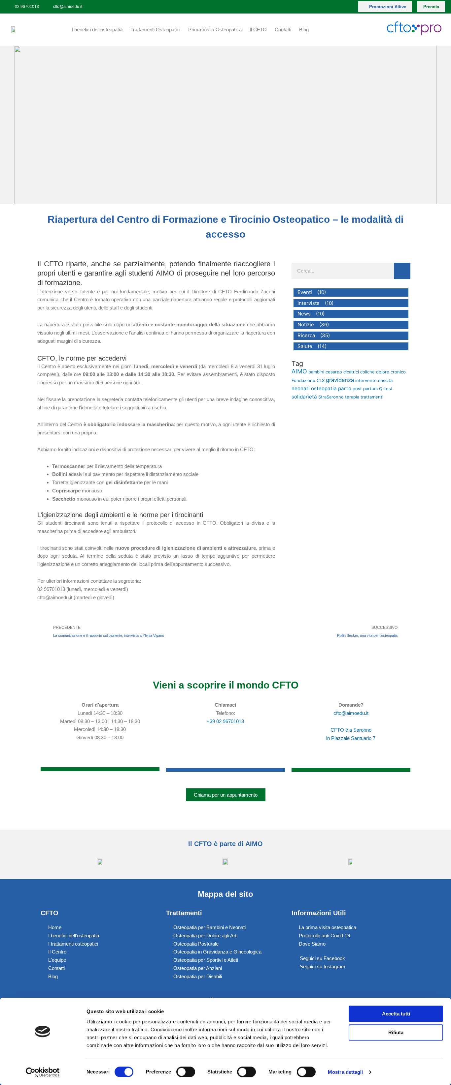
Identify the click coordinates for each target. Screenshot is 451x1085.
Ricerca (306, 335)
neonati (301, 388)
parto (344, 388)
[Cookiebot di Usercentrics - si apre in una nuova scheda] (43, 1072)
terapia (352, 396)
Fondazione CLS (308, 380)
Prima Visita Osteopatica (215, 29)
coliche (367, 371)
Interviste (308, 303)
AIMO (299, 371)
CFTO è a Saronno (350, 730)
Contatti (283, 29)
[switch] (185, 1072)
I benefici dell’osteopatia (97, 29)
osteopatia (324, 388)
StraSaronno (331, 396)
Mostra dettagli (345, 1072)
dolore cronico (391, 371)
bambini (316, 371)
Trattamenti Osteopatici (155, 29)
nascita (385, 380)
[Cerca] (402, 271)
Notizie (305, 324)
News (304, 313)
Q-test (386, 388)
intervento (366, 380)
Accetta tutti (396, 1013)
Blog (304, 29)
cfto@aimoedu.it (350, 713)
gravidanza (340, 380)
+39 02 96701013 (225, 721)
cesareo (334, 371)
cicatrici (351, 371)
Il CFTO (258, 29)
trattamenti (372, 396)
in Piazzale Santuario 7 (350, 738)
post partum (365, 388)
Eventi (304, 292)
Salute (304, 346)
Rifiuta (395, 1032)
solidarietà (304, 397)
